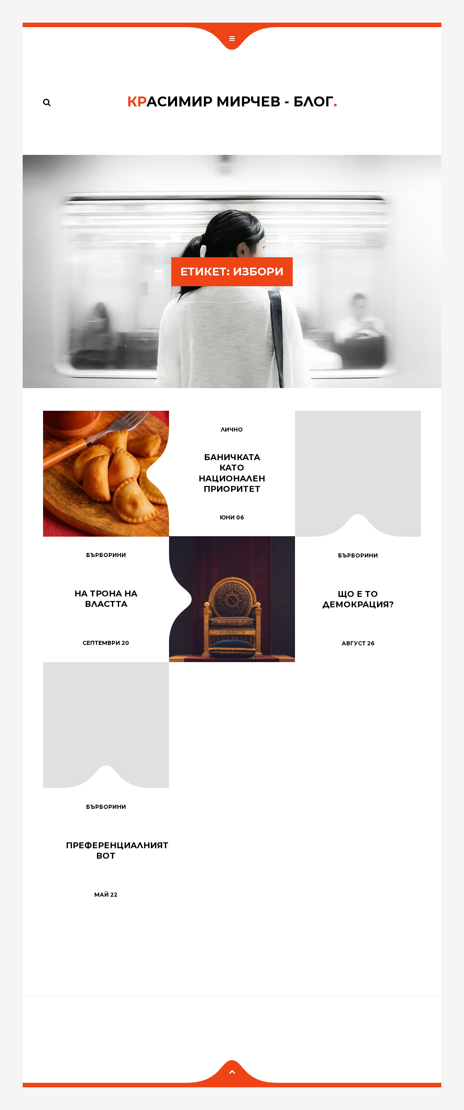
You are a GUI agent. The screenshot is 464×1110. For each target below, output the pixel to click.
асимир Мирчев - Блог (232, 101)
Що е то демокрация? (358, 599)
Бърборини (106, 555)
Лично (232, 429)
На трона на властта (105, 599)
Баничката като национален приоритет (231, 473)
